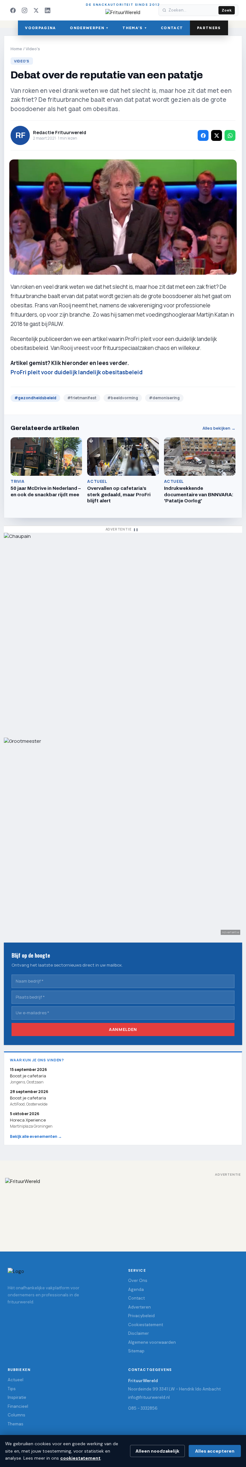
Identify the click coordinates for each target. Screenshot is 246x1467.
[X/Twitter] (36, 10)
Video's (33, 49)
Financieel (18, 1406)
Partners (209, 28)
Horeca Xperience (28, 1120)
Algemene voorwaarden (152, 1342)
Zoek (227, 10)
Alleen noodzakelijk (157, 1451)
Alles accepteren (214, 1451)
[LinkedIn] (47, 10)
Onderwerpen (89, 28)
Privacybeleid (141, 1315)
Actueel (15, 1379)
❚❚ (135, 529)
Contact (172, 28)
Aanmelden (123, 1029)
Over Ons (137, 1280)
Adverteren (139, 1307)
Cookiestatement (145, 1324)
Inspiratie (17, 1397)
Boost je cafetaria (28, 1098)
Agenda (136, 1289)
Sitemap (136, 1351)
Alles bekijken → (218, 428)
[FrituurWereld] (123, 1208)
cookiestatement (80, 1458)
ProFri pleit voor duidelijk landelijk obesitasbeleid (77, 372)
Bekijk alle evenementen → (36, 1136)
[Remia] (123, 632)
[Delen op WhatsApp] (230, 135)
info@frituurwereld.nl (149, 1397)
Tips (12, 1388)
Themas (15, 1424)
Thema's (134, 28)
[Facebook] (13, 10)
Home (16, 49)
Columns (16, 1415)
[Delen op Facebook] (203, 135)
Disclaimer (138, 1333)
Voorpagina (40, 28)
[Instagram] (24, 10)
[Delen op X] (216, 135)
